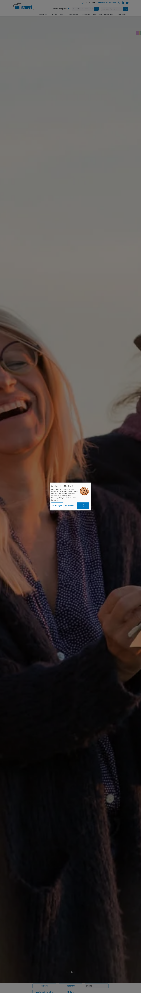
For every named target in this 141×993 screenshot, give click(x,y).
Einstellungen (57, 506)
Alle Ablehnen (70, 506)
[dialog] (70, 496)
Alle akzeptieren (83, 506)
